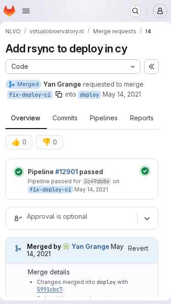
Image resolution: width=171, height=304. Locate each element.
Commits (65, 118)
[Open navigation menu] (26, 11)
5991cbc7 (49, 289)
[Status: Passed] (18, 171)
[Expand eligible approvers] (146, 218)
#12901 (66, 171)
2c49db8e (96, 181)
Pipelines (104, 118)
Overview (25, 118)
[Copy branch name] (58, 94)
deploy (89, 94)
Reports (142, 118)
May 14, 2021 (122, 94)
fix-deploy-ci (30, 94)
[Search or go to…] (135, 10)
